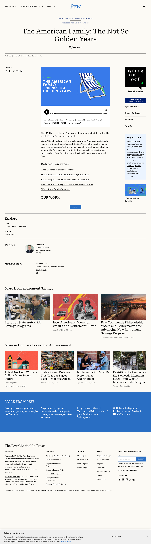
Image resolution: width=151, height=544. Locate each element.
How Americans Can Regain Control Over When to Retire (67, 184)
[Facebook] (119, 479)
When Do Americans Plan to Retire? (57, 169)
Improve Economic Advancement (44, 345)
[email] (17, 71)
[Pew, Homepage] (75, 6)
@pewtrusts (137, 154)
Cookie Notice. (66, 541)
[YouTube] (133, 479)
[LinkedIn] (126, 479)
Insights (80, 452)
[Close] (147, 536)
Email (119, 455)
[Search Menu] (144, 6)
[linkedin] (10, 71)
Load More (75, 207)
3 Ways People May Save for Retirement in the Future (65, 179)
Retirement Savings (38, 288)
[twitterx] (14, 71)
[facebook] (6, 71)
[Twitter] (130, 480)
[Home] (25, 445)
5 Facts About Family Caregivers (55, 189)
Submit (141, 459)
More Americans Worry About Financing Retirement (65, 174)
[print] (21, 71)
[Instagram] (123, 479)
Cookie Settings (115, 536)
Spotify (138, 165)
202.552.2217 (41, 270)
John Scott (40, 244)
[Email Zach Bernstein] (37, 273)
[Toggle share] (144, 65)
